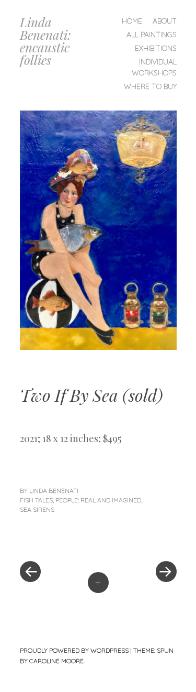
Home (132, 21)
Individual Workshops (154, 67)
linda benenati (53, 491)
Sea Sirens (37, 509)
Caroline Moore (56, 661)
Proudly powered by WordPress (74, 650)
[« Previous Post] (59, 540)
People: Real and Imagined (98, 500)
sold (143, 394)
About (165, 21)
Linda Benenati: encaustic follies (45, 41)
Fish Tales (36, 500)
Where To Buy (150, 86)
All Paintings (151, 34)
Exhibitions (156, 48)
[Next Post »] (137, 540)
